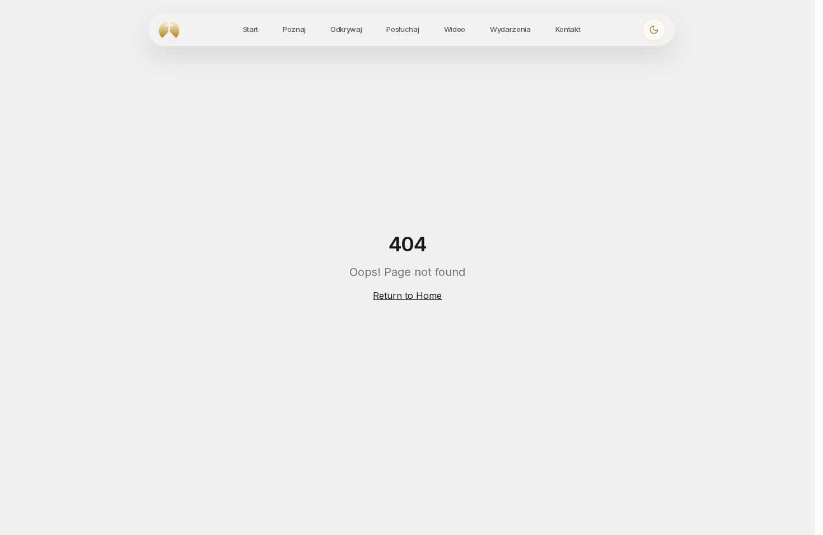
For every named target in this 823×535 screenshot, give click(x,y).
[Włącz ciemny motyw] (654, 29)
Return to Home (407, 295)
